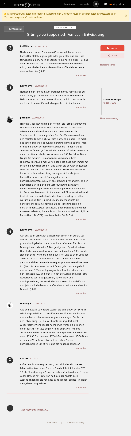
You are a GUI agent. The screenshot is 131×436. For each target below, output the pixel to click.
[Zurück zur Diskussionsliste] (4, 4)
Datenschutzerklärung (75, 422)
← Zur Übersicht (14, 28)
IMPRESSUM (52, 422)
